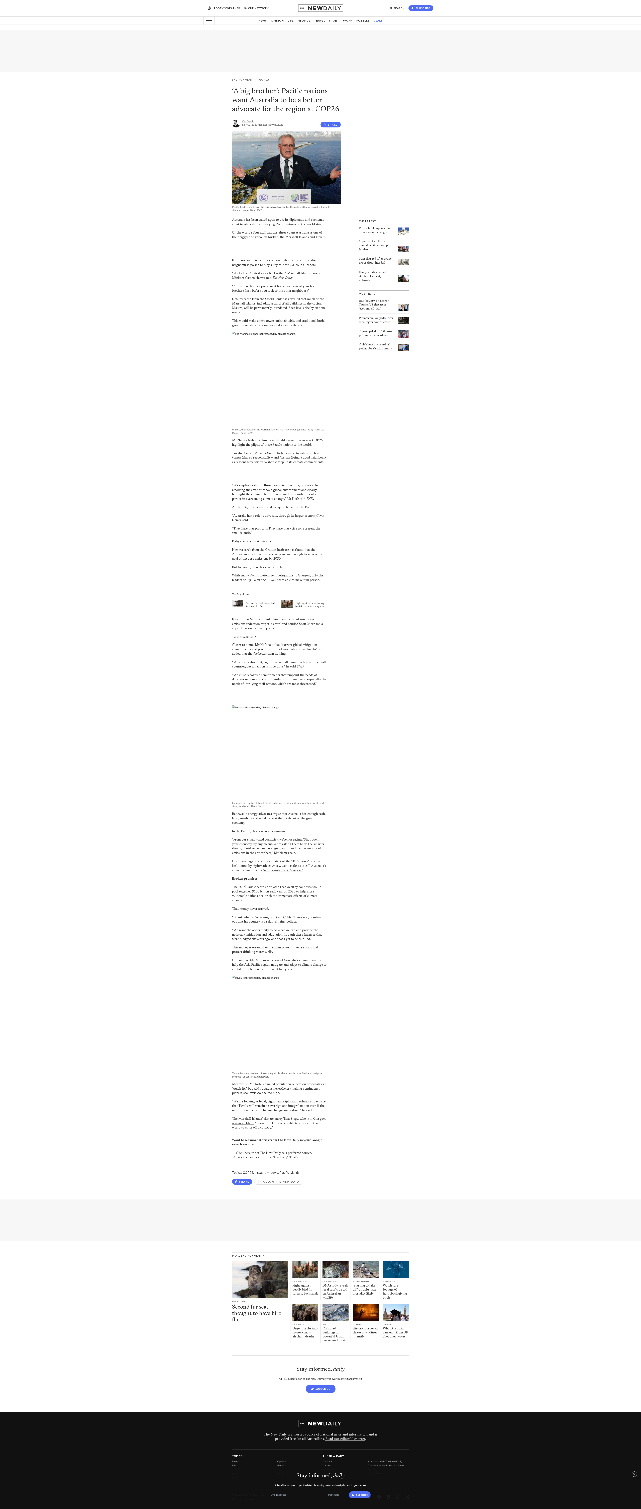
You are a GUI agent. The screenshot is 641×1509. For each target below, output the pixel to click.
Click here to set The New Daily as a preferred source (273, 1153)
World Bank (273, 299)
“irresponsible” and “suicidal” (283, 870)
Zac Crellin (248, 121)
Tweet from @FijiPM (244, 636)
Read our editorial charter (345, 1439)
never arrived (259, 909)
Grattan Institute (277, 550)
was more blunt (243, 1123)
